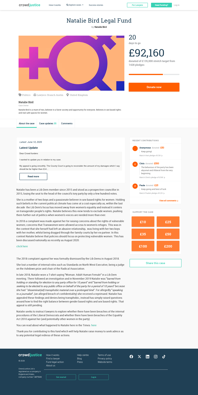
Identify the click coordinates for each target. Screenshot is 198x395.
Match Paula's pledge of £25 (151, 193)
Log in (176, 5)
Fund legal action (55, 362)
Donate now (154, 87)
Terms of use (104, 355)
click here (22, 246)
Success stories (96, 5)
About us (50, 365)
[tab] (27, 123)
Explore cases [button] (75, 4)
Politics (26, 95)
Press (80, 362)
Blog (79, 358)
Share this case (155, 263)
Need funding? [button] (161, 5)
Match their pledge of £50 (150, 155)
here (94, 325)
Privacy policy (105, 358)
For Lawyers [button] (137, 5)
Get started (61, 377)
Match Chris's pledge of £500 (151, 177)
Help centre (83, 355)
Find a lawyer (53, 358)
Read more (33, 176)
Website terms (105, 362)
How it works (55, 5)
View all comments (167, 200)
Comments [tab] (66, 123)
